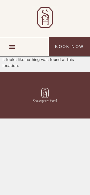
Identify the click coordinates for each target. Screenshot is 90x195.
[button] (12, 47)
